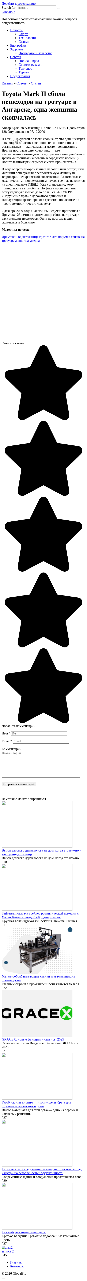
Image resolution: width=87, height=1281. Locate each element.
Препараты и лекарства (35, 53)
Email (7, 741)
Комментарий (12, 749)
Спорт (23, 34)
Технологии (27, 38)
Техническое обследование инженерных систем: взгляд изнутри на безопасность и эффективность (42, 1171)
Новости (16, 30)
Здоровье (16, 49)
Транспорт (26, 68)
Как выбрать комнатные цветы (24, 1232)
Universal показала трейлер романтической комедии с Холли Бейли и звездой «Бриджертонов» (40, 915)
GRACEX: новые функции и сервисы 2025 (33, 1039)
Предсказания (20, 76)
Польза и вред (29, 61)
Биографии (18, 45)
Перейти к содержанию (19, 3)
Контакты (17, 1266)
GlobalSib (8, 12)
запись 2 (8, 1251)
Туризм (24, 72)
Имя (6, 733)
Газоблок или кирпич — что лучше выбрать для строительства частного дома (36, 1104)
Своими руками (30, 64)
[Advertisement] (43, 294)
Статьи (24, 41)
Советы (15, 57)
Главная (16, 1262)
